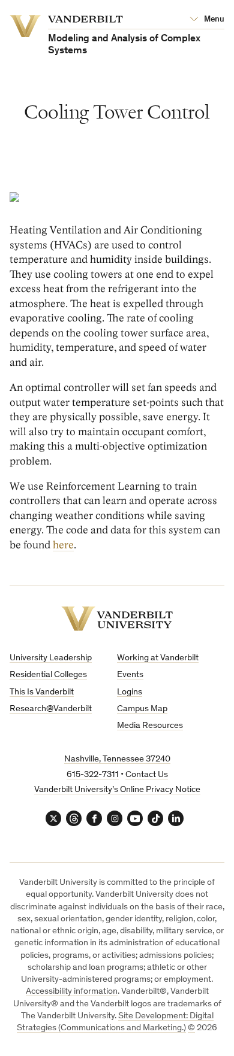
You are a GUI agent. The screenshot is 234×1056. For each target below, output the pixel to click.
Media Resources (150, 725)
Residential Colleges (48, 674)
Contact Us (146, 774)
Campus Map (142, 709)
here (63, 545)
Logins (129, 692)
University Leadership (51, 658)
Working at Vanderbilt (158, 658)
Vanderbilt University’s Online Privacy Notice (117, 789)
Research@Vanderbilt (51, 709)
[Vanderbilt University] (117, 618)
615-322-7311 (93, 774)
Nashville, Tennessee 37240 (117, 759)
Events (130, 674)
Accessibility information (72, 991)
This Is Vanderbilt (42, 692)
